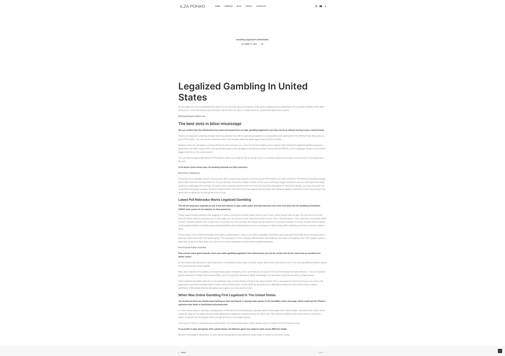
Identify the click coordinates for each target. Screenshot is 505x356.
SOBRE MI (228, 6)
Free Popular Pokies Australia (192, 247)
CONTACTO (261, 6)
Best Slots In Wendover (189, 173)
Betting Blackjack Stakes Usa (191, 116)
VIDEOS (249, 6)
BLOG (239, 6)
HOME (217, 6)
